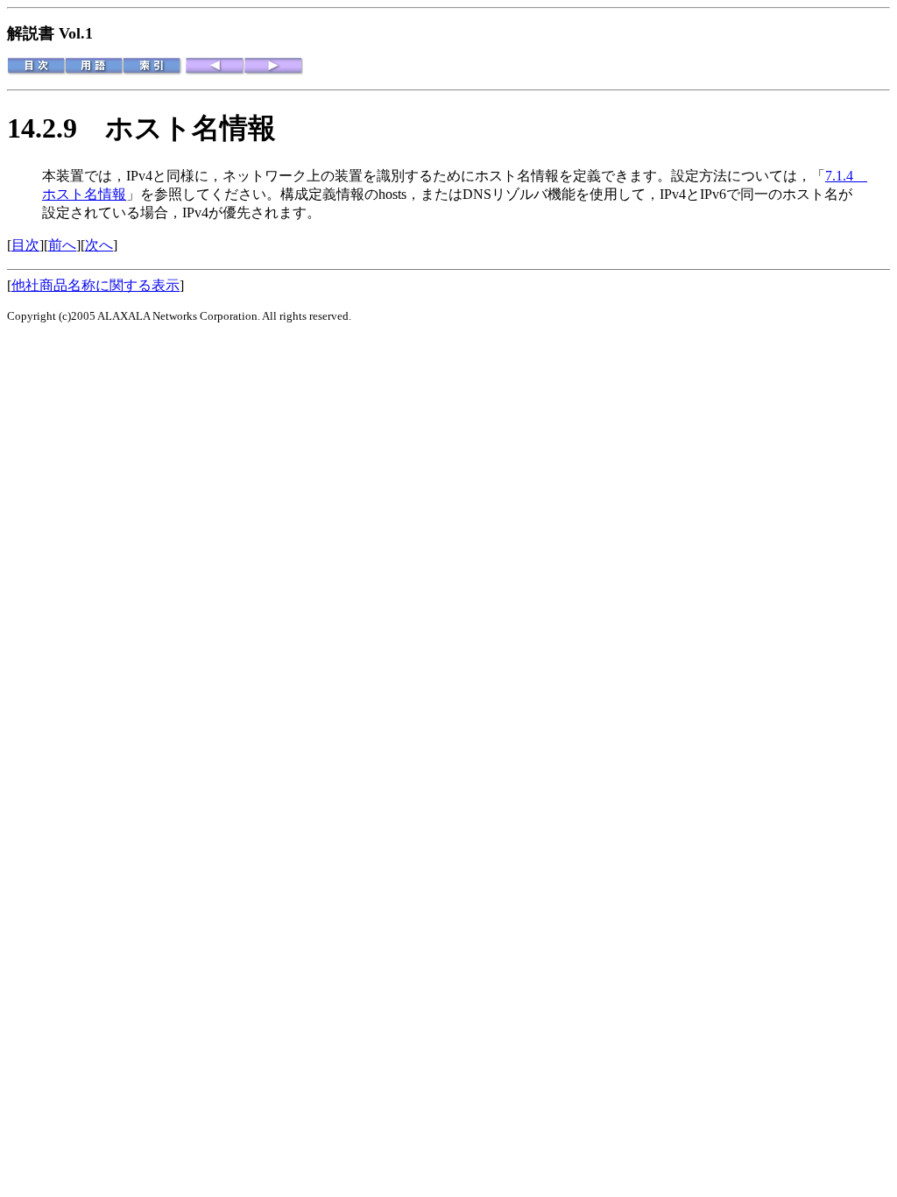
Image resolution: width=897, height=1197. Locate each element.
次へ (99, 244)
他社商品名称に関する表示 (95, 285)
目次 (25, 244)
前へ (62, 244)
